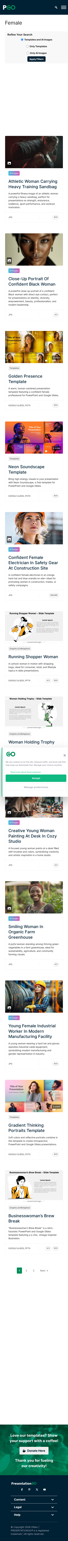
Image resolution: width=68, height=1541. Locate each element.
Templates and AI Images (38, 39)
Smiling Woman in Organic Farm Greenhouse (25, 932)
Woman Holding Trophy (31, 742)
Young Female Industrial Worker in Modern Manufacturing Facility (32, 1031)
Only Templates (38, 46)
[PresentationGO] (9, 7)
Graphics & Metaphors (20, 648)
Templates (14, 368)
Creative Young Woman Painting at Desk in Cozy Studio (32, 836)
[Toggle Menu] (63, 7)
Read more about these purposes (26, 772)
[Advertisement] (34, 96)
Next (44, 1270)
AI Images (14, 173)
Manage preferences (36, 787)
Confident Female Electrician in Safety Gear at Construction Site (33, 563)
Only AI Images (38, 53)
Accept (36, 778)
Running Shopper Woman (33, 656)
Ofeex (34, 1527)
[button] (64, 755)
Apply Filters (36, 59)
